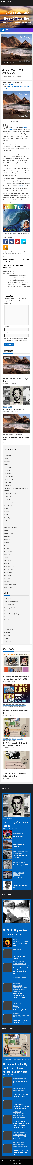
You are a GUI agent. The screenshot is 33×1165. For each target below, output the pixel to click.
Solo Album (6, 253)
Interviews (5, 434)
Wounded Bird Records (15, 253)
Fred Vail (6, 512)
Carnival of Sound (25, 258)
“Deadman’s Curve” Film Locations (8, 259)
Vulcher (6, 638)
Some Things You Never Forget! (14, 409)
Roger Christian (8, 569)
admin (5, 76)
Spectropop (7, 632)
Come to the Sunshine (10, 605)
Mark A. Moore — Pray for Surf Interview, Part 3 (20, 1009)
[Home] (3, 30)
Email (6, 332)
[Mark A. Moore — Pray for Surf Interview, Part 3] (7, 1005)
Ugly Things (7, 635)
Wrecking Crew (18, 434)
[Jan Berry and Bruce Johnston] (7, 953)
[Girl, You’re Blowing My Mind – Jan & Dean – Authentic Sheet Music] (16, 727)
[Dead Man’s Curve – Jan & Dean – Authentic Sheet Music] (7, 1148)
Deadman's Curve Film (10, 494)
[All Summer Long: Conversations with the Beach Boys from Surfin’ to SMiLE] (16, 663)
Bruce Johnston (8, 476)
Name (6, 327)
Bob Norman (7, 470)
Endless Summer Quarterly (11, 614)
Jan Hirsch (7, 536)
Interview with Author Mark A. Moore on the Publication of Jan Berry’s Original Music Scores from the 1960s (21, 970)
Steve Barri (7, 578)
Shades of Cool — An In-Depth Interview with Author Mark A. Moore (20, 995)
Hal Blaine (7, 521)
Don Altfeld (7, 500)
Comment (7, 303)
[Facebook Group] (11, 241)
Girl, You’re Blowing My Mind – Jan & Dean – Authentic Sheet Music (15, 1068)
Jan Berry (8, 251)
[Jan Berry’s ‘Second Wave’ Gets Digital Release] (16, 365)
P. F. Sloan (6, 557)
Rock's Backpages (9, 566)
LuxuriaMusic (7, 626)
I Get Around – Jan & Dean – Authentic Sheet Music (21, 1095)
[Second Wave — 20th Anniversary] (7, 844)
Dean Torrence (8, 497)
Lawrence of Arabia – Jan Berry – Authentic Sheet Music (20, 1083)
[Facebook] (5, 241)
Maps (5, 545)
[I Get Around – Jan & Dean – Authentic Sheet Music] (7, 1092)
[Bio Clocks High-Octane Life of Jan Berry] (16, 911)
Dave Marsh (7, 485)
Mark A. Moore (9, 84)
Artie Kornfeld (8, 461)
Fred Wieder (7, 515)
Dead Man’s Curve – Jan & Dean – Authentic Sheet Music (20, 1152)
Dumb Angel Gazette (10, 608)
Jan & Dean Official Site (10, 623)
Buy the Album (23, 185)
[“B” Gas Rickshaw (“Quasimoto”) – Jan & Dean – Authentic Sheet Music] (7, 1104)
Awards (6, 464)
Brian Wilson (7, 473)
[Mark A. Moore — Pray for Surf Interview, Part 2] (7, 1018)
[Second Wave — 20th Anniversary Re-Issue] (16, 423)
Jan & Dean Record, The (10, 527)
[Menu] (6, 30)
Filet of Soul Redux (9, 506)
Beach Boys (7, 467)
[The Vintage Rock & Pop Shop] (7, 942)
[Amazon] (5, 247)
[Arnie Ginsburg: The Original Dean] (7, 864)
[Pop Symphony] (7, 875)
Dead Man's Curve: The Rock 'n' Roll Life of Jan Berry (14, 704)
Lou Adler (6, 542)
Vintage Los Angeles (10, 584)
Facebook (7, 617)
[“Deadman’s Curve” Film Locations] (7, 854)
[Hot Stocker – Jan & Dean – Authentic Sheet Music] (7, 1135)
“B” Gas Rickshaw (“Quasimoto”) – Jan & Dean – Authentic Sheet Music (21, 1106)
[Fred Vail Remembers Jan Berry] (7, 885)
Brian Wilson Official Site (11, 602)
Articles (5, 406)
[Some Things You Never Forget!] (16, 395)
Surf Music (7, 581)
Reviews (6, 563)
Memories (10, 406)
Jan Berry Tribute (8, 533)
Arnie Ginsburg (8, 455)
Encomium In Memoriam (10, 503)
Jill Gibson (7, 539)
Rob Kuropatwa (15, 251)
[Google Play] (23, 241)
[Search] (30, 30)
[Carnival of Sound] (7, 834)
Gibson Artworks (8, 620)
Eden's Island (7, 611)
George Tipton (8, 518)
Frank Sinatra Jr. (8, 509)
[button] (6, 30)
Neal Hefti (7, 554)
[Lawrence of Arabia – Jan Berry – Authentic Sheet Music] (16, 760)
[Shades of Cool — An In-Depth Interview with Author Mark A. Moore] (7, 987)
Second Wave (23, 251)
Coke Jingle (7, 482)
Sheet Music (7, 575)
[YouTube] (17, 241)
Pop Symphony (8, 560)
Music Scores (8, 551)
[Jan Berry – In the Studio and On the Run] (16, 693)
